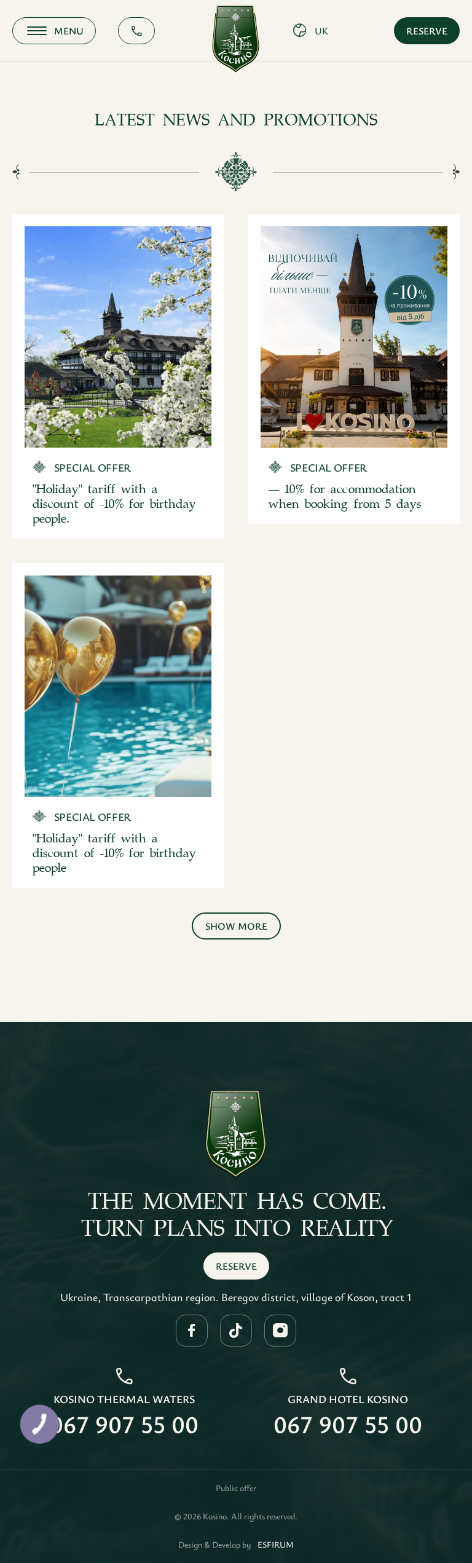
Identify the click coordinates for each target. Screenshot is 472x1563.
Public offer (236, 1488)
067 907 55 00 (124, 1424)
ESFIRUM (276, 1544)
